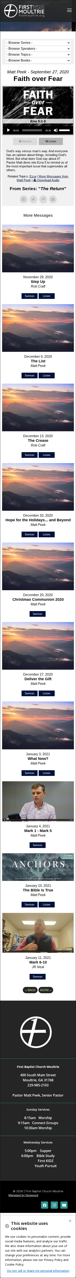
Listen (52, 141)
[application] (38, 130)
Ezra (33, 176)
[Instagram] (54, 1205)
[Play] (8, 130)
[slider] (65, 130)
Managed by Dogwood (23, 1195)
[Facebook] (44, 1205)
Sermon (26, 141)
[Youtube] (64, 1205)
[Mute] (56, 130)
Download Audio (48, 180)
